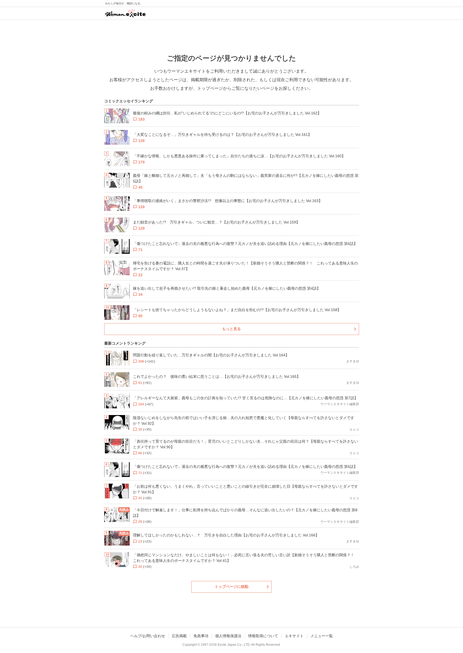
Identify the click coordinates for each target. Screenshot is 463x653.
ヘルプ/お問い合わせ (147, 636)
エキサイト (294, 636)
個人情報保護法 (228, 636)
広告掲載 (179, 636)
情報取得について (263, 636)
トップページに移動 (231, 586)
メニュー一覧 (321, 636)
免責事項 (200, 636)
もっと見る (231, 329)
